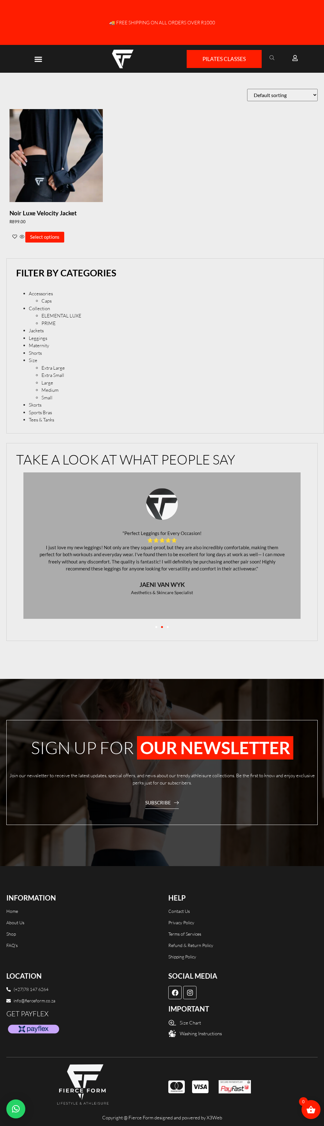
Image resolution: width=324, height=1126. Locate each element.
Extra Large (53, 368)
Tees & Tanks (41, 420)
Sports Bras (40, 412)
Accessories (41, 294)
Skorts (35, 405)
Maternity (39, 345)
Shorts (35, 353)
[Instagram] (189, 992)
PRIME (48, 323)
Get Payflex (27, 1013)
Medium (50, 390)
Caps (46, 301)
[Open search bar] (273, 57)
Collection (39, 308)
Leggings (38, 338)
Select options (44, 237)
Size (33, 360)
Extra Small (52, 375)
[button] (38, 59)
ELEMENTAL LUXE (61, 316)
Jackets (36, 331)
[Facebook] (175, 992)
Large (47, 383)
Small (47, 398)
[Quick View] (22, 237)
